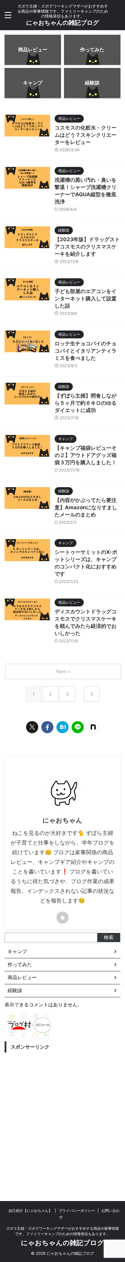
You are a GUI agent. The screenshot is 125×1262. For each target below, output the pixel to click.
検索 (108, 937)
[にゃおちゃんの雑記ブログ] (62, 727)
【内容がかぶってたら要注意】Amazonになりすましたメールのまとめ (86, 507)
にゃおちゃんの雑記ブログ (62, 22)
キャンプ (17, 951)
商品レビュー (22, 977)
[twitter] (32, 727)
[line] (78, 727)
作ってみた (20, 964)
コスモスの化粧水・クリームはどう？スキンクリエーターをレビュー (86, 135)
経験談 (15, 990)
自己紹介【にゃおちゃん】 (30, 1210)
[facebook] (47, 727)
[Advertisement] (62, 1118)
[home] (62, 918)
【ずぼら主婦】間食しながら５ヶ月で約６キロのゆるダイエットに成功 (86, 403)
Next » (63, 671)
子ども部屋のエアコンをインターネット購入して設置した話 (86, 298)
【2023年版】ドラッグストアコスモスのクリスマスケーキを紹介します (87, 246)
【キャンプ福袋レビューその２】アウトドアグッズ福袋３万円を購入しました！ (86, 455)
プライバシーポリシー (77, 1210)
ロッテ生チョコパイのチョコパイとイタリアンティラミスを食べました (86, 350)
